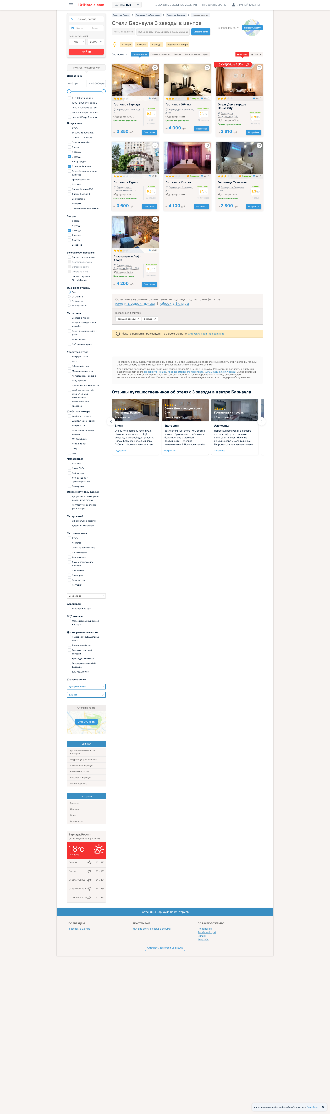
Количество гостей (78, 36)
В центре (126, 44)
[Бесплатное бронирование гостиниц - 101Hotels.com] (91, 5)
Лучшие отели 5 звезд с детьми (151, 928)
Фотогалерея (77, 821)
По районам (205, 928)
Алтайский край (207, 932)
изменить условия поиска (135, 303)
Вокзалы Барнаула (79, 771)
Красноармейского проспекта (185, 371)
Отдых (73, 815)
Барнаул (74, 803)
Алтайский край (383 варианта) (206, 333)
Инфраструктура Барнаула (83, 759)
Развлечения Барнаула (82, 765)
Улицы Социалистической (220, 371)
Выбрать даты (201, 31)
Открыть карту (86, 721)
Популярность (140, 54)
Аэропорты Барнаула (80, 777)
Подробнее (149, 132)
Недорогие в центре (177, 44)
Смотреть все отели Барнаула (165, 947)
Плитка (243, 54)
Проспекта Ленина (155, 371)
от (123, 132)
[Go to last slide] (111, 421)
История (74, 809)
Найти (86, 51)
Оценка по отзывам (160, 54)
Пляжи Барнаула (78, 783)
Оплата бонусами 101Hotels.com (81, 278)
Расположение (192, 54)
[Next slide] (261, 421)
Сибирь (202, 935)
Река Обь (203, 939)
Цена (205, 54)
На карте (141, 44)
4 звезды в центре (79, 928)
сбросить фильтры (174, 303)
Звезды (177, 54)
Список (257, 54)
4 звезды (156, 44)
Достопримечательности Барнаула (82, 752)
